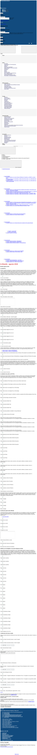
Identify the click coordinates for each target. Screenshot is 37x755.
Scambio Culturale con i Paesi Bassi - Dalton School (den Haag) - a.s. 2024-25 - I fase (21, 193)
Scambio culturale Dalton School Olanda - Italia (14, 251)
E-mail (10, 32)
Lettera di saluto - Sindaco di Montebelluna (9, 350)
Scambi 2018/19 (5, 157)
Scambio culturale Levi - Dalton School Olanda (14, 261)
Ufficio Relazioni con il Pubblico (7, 735)
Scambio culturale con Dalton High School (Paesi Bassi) (15, 213)
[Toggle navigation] (8, 49)
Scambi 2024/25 (7, 188)
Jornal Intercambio (5, 516)
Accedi (2, 13)
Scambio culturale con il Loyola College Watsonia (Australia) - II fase (17, 205)
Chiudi (2, 37)
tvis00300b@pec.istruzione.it (13, 716)
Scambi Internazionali (6, 156)
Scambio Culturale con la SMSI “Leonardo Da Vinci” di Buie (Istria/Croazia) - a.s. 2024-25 (21, 191)
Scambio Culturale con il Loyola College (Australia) (15, 214)
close (1, 53)
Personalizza (2, 696)
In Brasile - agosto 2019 (12, 231)
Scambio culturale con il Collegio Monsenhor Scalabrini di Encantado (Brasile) (15, 158)
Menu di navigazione (18, 167)
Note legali (4, 733)
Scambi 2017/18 (7, 240)
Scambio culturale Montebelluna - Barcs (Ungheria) (15, 260)
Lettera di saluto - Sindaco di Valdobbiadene (9, 351)
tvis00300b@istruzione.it (13, 714)
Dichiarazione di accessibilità (7, 736)
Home (3, 154)
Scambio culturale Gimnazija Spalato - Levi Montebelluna (16, 242)
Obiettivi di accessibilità (6, 737)
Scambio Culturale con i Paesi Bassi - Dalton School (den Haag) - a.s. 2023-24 (19, 204)
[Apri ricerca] (29, 49)
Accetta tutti (15, 696)
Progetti (3, 155)
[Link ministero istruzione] (5, 0)
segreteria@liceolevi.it (13, 715)
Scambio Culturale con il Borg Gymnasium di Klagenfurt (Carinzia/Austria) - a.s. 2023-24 (21, 202)
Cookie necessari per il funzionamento (7, 704)
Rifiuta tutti (8, 696)
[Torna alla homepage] (18, 45)
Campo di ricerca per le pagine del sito (7, 146)
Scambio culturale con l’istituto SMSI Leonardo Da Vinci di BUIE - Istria (18, 192)
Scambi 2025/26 (7, 176)
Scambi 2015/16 (7, 259)
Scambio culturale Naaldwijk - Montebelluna (13, 241)
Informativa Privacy (5, 734)
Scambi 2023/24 (7, 201)
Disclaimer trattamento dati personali (6, 746)
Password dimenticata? (4, 20)
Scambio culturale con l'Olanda (11, 232)
